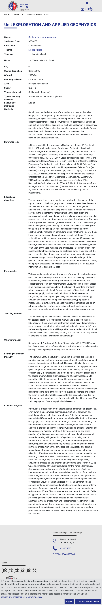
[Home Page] (18, 6)
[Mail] (87, 9)
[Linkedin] (16, 570)
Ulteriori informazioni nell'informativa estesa (21, 597)
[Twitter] (34, 570)
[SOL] (91, 9)
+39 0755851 (66, 548)
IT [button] (87, 3)
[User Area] (82, 9)
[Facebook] (4, 570)
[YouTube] (22, 570)
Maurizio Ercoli (35, 50)
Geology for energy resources (42, 37)
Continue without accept (88, 601)
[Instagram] (10, 570)
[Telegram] (28, 570)
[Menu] (92, 3)
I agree (69, 601)
